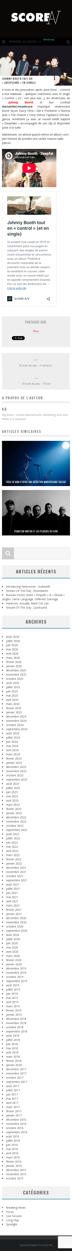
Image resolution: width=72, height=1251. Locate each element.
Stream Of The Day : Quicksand (26, 607)
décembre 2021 (16, 868)
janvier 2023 (14, 813)
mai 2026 (12, 649)
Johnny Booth (20, 102)
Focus (10, 1212)
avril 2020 (12, 951)
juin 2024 (12, 742)
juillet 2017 (13, 1090)
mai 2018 (12, 1048)
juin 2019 (12, 993)
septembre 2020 (16, 931)
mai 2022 (12, 847)
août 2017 (12, 1086)
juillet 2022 (13, 838)
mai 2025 (12, 695)
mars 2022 (13, 855)
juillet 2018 (13, 1040)
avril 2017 (12, 1103)
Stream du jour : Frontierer (35, 365)
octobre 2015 (14, 1178)
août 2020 (12, 935)
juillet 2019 (13, 989)
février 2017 (13, 1111)
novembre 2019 (16, 972)
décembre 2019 (16, 968)
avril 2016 (12, 1153)
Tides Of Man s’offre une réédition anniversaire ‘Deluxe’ (36, 482)
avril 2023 (12, 800)
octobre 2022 (14, 826)
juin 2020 (12, 943)
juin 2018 (12, 1044)
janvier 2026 (14, 666)
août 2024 (12, 733)
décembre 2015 (16, 1170)
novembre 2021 (16, 872)
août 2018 (12, 1035)
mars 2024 (13, 754)
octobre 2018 (14, 1027)
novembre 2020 (16, 922)
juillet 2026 (13, 641)
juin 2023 (12, 792)
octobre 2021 (14, 876)
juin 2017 (12, 1094)
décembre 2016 (16, 1119)
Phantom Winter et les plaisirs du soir (36, 531)
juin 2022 (12, 842)
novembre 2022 (16, 821)
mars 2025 (13, 704)
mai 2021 (12, 897)
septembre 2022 (16, 830)
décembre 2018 (16, 1019)
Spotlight (11, 1224)
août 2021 (12, 884)
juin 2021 (12, 893)
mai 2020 (12, 947)
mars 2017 (13, 1107)
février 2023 (13, 809)
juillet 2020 (13, 939)
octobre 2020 (14, 926)
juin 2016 (12, 1145)
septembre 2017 (16, 1082)
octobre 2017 (14, 1077)
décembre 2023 (16, 767)
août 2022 (12, 834)
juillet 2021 (13, 889)
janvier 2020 (14, 964)
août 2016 (12, 1136)
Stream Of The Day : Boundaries (27, 591)
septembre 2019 (16, 981)
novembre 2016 (16, 1124)
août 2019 (12, 985)
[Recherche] (69, 41)
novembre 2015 (16, 1174)
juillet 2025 (13, 687)
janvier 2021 (14, 914)
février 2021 (13, 910)
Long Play (12, 1220)
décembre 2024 (16, 716)
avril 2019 (12, 1002)
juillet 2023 (13, 788)
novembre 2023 (16, 771)
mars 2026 (13, 658)
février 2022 (13, 859)
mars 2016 (13, 1157)
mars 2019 (13, 1006)
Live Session (14, 1216)
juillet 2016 (13, 1140)
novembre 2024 (16, 721)
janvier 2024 (14, 763)
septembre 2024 (16, 729)
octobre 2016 (14, 1128)
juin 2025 (12, 691)
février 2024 (13, 758)
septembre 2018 (16, 1031)
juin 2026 (12, 645)
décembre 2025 (16, 670)
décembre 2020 (16, 918)
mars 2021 (13, 905)
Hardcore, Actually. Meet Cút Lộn (27, 603)
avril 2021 (12, 901)
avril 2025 (12, 700)
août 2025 (12, 683)
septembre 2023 (16, 779)
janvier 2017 (14, 1115)
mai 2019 (12, 998)
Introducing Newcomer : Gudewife (28, 586)
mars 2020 (13, 956)
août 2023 (12, 784)
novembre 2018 (16, 1023)
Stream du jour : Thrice (36, 383)
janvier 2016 (14, 1166)
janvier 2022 (14, 863)
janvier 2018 (14, 1065)
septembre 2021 (16, 880)
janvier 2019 (14, 1014)
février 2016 (13, 1161)
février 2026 (13, 662)
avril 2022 (12, 851)
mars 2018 (13, 1056)
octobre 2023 (14, 775)
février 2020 (13, 960)
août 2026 (12, 637)
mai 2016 (12, 1149)
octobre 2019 (14, 977)
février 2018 (13, 1061)
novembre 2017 (16, 1073)
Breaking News (16, 1207)
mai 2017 (12, 1098)
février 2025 (13, 708)
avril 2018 (12, 1052)
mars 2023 (13, 805)
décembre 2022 (16, 817)
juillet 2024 (13, 737)
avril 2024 (12, 750)
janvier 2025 (14, 712)
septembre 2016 (16, 1132)
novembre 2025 (16, 674)
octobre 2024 (14, 725)
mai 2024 (12, 746)
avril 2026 (12, 653)
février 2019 (13, 1010)
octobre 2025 (14, 679)
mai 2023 (12, 796)
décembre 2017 (16, 1069)
